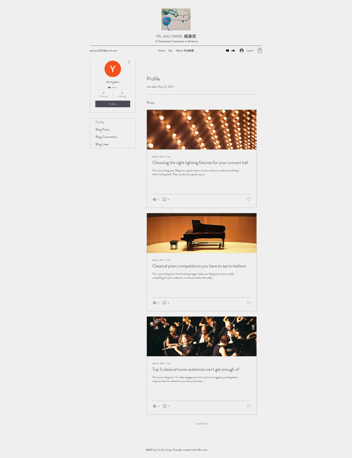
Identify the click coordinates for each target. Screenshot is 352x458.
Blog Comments (106, 136)
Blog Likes (102, 144)
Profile (100, 122)
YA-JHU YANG (170, 36)
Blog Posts (102, 129)
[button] (260, 50)
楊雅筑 (190, 36)
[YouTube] (227, 50)
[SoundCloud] (233, 50)
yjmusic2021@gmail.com (103, 50)
